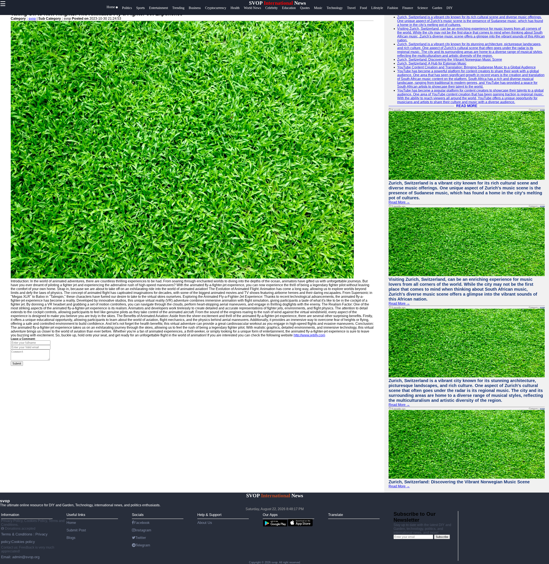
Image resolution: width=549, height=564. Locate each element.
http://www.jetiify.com (309, 335)
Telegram (143, 545)
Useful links (75, 515)
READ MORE (466, 106)
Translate (335, 515)
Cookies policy (23, 542)
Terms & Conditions (17, 534)
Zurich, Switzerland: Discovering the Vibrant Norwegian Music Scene (449, 59)
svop (32, 18)
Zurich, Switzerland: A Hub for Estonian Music (431, 63)
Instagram (143, 530)
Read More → (399, 202)
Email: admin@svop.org (20, 557)
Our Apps (270, 515)
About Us (204, 522)
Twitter (140, 537)
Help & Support (209, 515)
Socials (138, 515)
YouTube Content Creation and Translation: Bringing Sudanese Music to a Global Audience (466, 67)
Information (10, 515)
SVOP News (277, 3)
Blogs (70, 537)
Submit (16, 363)
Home (71, 522)
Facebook (142, 522)
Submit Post (76, 530)
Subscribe (442, 536)
